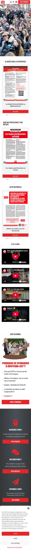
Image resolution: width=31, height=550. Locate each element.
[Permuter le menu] (11, 2)
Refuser (15, 538)
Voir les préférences (15, 543)
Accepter (15, 533)
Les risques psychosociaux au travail (15, 169)
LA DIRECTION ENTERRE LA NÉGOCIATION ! (15, 105)
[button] (28, 508)
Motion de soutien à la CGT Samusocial (15, 230)
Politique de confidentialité (14, 547)
